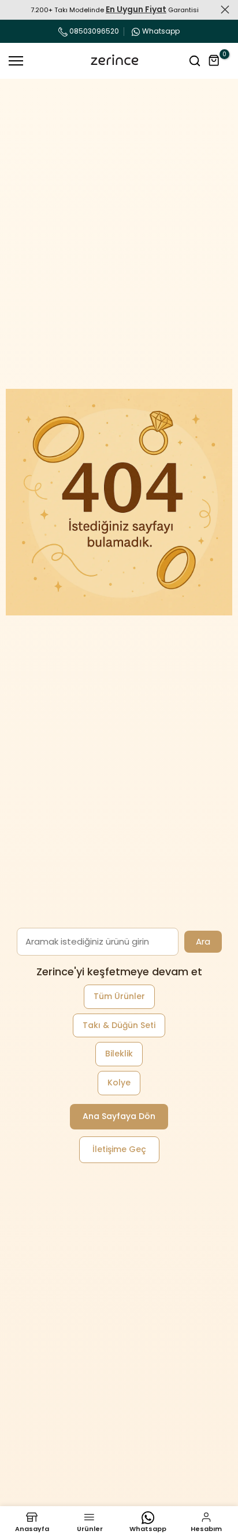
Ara (203, 941)
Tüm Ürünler (119, 996)
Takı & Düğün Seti (119, 1025)
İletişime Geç (119, 1149)
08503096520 (93, 31)
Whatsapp (161, 31)
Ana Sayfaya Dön (119, 1116)
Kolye (119, 1082)
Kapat (225, 9)
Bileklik (119, 1053)
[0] (214, 60)
